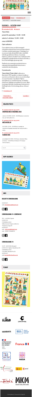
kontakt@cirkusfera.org (11, 255)
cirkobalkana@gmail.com (11, 204)
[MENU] (30, 12)
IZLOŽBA (25, 96)
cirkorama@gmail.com (11, 229)
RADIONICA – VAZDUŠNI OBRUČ (8, 96)
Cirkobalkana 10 (7, 91)
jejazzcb (17, 29)
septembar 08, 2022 (8, 109)
